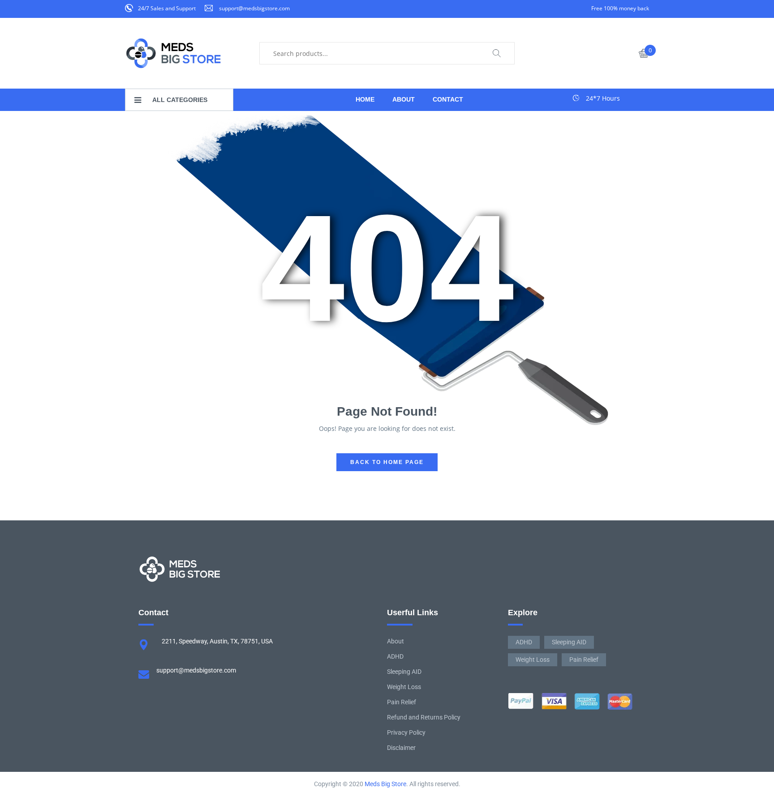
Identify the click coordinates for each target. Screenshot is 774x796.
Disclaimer (401, 747)
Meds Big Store (385, 783)
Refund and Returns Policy (423, 717)
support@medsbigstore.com (254, 8)
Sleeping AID (404, 671)
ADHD (395, 656)
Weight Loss (404, 686)
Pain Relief (401, 702)
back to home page (387, 462)
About (395, 641)
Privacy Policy (406, 732)
